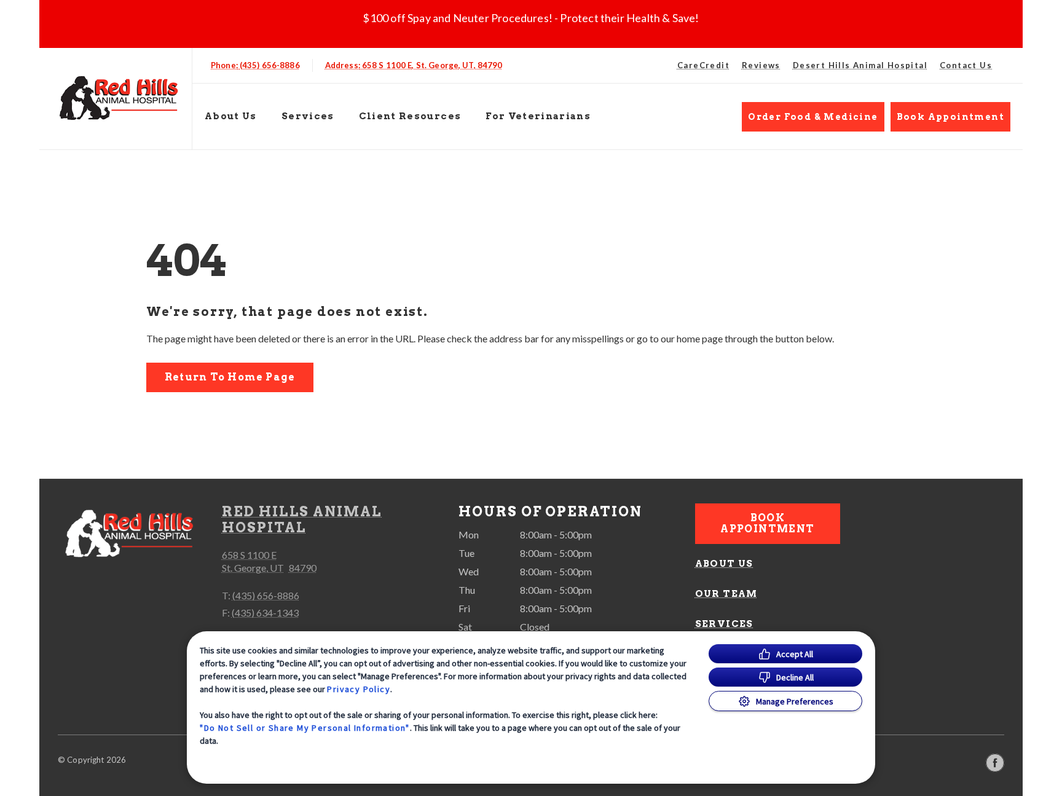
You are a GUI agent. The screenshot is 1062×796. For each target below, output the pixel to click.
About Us (231, 116)
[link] (118, 96)
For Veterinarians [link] (538, 116)
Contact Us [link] (966, 65)
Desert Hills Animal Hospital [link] (860, 65)
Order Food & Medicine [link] (813, 117)
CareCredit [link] (703, 65)
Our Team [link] (726, 593)
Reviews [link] (761, 65)
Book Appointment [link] (950, 117)
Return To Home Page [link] (230, 377)
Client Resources (410, 116)
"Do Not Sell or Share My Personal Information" (304, 727)
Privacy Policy (358, 689)
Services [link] (307, 116)
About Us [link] (724, 563)
